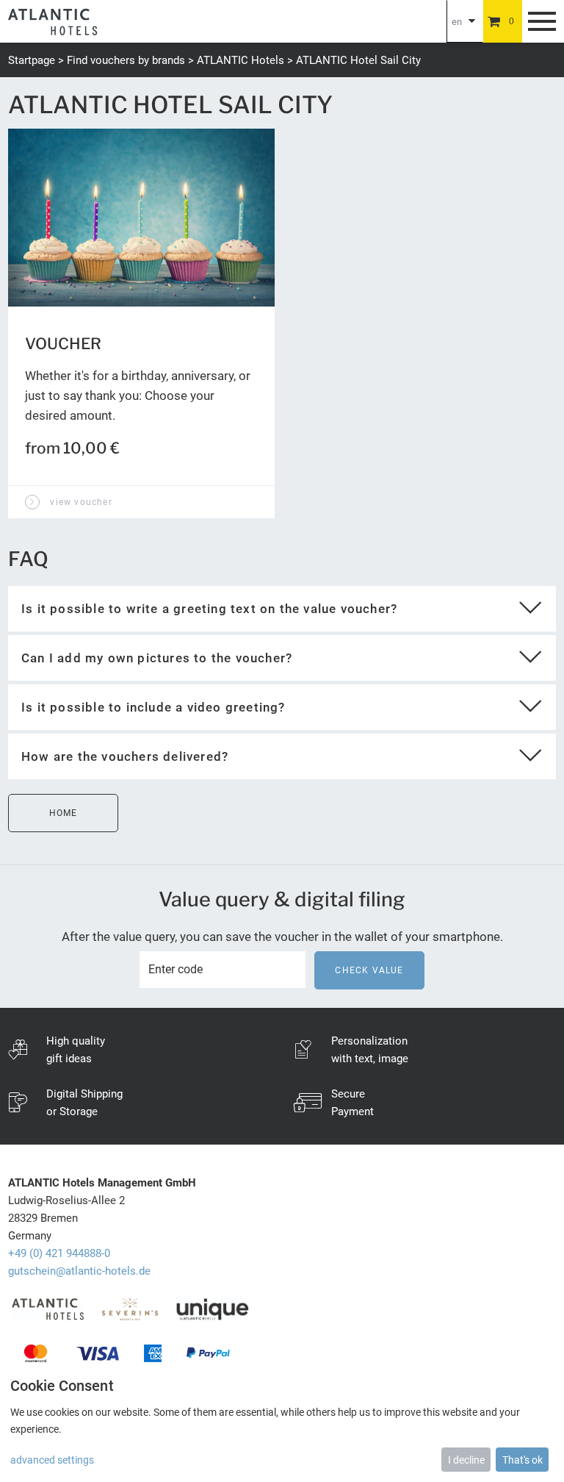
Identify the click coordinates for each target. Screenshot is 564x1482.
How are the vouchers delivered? (124, 756)
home (63, 813)
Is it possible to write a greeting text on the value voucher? (209, 608)
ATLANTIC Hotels (240, 60)
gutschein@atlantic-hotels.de (79, 1271)
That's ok (522, 1460)
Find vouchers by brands (126, 60)
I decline (466, 1460)
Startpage (31, 60)
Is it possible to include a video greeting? (153, 707)
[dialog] (282, 1423)
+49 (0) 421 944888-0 (59, 1253)
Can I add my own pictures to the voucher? (156, 658)
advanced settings (52, 1460)
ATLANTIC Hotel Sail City (358, 60)
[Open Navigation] (542, 21)
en (457, 21)
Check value (369, 970)
